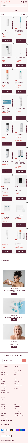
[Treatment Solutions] (14, 278)
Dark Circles (16, 383)
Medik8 (2, 387)
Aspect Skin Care (4, 374)
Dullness (16, 379)
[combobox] (14, 5)
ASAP (2, 370)
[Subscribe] (24, 360)
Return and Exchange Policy (19, 415)
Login (15, 404)
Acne (15, 376)
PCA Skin (3, 390)
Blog (15, 408)
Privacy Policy (16, 411)
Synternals (3, 397)
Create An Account (17, 406)
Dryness (15, 374)
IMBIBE (2, 383)
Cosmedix (3, 381)
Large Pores (16, 381)
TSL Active (3, 369)
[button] (5, 34)
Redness (16, 378)
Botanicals (3, 415)
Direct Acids (3, 413)
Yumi (2, 399)
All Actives (3, 404)
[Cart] (23, 2)
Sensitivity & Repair (18, 385)
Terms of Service (17, 413)
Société (2, 396)
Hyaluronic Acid (4, 411)
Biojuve (2, 378)
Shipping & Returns (18, 410)
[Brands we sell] (14, 306)
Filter (4, 14)
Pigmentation (16, 372)
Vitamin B (3, 408)
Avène (2, 376)
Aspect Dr (3, 372)
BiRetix (2, 379)
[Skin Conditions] (14, 332)
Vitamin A (3, 406)
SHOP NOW (14, 293)
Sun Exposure (17, 387)
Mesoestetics (4, 388)
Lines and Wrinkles (18, 370)
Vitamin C (3, 410)
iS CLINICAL (3, 385)
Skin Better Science (5, 392)
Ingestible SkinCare (18, 369)
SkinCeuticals (3, 394)
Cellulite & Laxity (17, 388)
